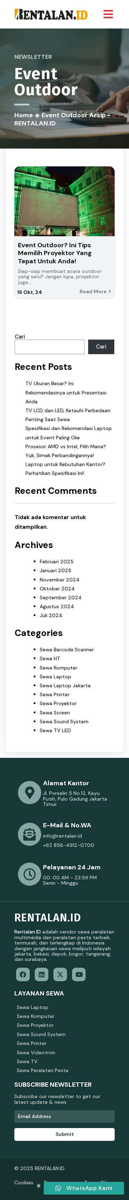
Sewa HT (50, 658)
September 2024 (61, 597)
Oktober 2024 (57, 588)
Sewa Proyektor (58, 703)
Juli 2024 (51, 615)
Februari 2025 (56, 561)
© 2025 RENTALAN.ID (39, 1168)
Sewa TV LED (55, 730)
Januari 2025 (55, 570)
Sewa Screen (55, 712)
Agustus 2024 (57, 606)
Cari (20, 336)
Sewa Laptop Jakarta (65, 685)
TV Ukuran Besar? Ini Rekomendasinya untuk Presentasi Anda (65, 392)
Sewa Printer (55, 694)
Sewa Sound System (64, 721)
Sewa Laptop (55, 676)
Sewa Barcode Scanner (67, 649)
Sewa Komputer (58, 667)
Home (23, 115)
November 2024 (60, 579)
